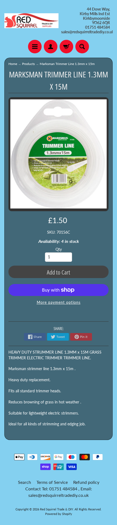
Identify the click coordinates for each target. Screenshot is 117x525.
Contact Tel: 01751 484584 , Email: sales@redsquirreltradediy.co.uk (58, 492)
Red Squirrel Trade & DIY (56, 509)
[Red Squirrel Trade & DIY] (31, 20)
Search (24, 482)
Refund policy (86, 482)
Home (12, 64)
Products (28, 64)
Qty (59, 249)
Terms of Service (52, 482)
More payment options (59, 302)
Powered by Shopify (58, 514)
